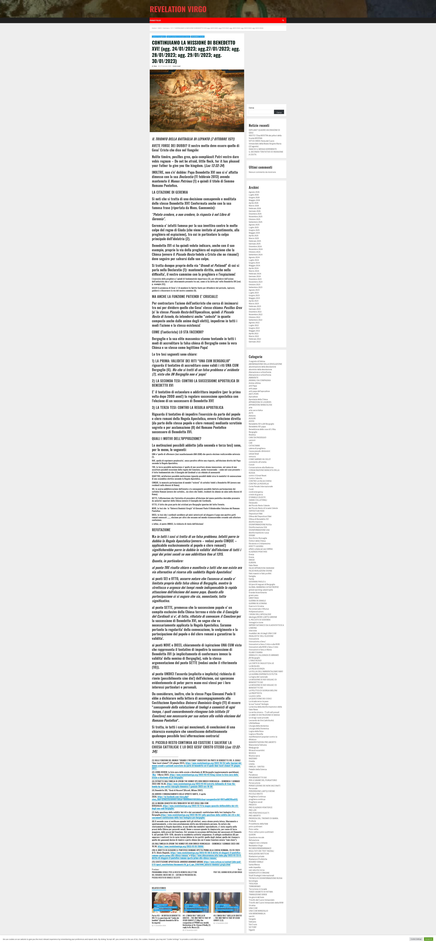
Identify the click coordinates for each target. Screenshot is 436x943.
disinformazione (256, 522)
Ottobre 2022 (254, 317)
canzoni (252, 440)
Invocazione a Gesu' (257, 641)
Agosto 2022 (254, 322)
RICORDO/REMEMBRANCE (260, 848)
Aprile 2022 (253, 333)
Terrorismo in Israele (258, 889)
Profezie (252, 821)
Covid (251, 489)
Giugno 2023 (254, 295)
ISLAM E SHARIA (256, 652)
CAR (250, 443)
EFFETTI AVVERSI (256, 546)
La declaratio (254, 666)
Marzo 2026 (254, 205)
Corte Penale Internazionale (261, 486)
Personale (253, 788)
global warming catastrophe (261, 590)
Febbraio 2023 (255, 306)
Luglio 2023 (254, 292)
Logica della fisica (256, 731)
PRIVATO (252, 804)
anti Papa (253, 386)
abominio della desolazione (260, 369)
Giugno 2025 (254, 230)
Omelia (252, 761)
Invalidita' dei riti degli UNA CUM (262, 633)
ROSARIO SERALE (256, 862)
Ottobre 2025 (254, 219)
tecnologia (253, 881)
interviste (253, 630)
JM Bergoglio (254, 658)
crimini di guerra (256, 494)
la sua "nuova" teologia (258, 704)
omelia (251, 764)
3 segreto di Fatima (257, 361)
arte (250, 407)
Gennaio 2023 (254, 309)
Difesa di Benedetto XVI (259, 519)
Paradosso (253, 775)
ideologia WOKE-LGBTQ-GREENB (263, 617)
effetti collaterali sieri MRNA (261, 549)
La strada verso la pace (258, 701)
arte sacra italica (256, 410)
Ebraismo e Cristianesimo (259, 543)
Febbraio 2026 (255, 208)
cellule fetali (254, 454)
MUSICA (252, 753)
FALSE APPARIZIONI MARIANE (261, 568)
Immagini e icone (256, 622)
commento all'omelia (257, 462)
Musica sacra (254, 755)
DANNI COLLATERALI (258, 500)
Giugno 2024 (254, 263)
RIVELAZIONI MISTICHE (259, 853)
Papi (251, 772)
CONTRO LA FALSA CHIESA (260, 481)
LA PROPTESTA (255, 693)
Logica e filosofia (256, 734)
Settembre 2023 (255, 287)
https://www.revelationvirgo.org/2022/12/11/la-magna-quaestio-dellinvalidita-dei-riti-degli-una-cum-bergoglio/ (195, 807)
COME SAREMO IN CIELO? (260, 459)
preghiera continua (257, 799)
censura (252, 456)
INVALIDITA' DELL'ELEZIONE (261, 636)
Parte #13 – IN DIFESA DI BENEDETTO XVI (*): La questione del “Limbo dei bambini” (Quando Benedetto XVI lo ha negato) (166, 902)
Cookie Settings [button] (416, 939)
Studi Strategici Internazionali (261, 875)
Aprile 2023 (253, 301)
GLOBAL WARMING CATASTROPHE (264, 587)
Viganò (252, 930)
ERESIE (252, 560)
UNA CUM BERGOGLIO (258, 911)
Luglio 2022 (254, 325)
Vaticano (252, 921)
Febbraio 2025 (255, 241)
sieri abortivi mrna (256, 870)
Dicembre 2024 (255, 246)
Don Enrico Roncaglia (258, 538)
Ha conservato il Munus (259, 609)
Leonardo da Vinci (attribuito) (261, 720)
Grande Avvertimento (258, 592)
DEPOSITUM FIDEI (256, 511)
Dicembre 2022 (255, 311)
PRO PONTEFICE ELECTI (259, 813)
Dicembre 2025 (255, 214)
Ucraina (252, 905)
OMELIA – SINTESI (256, 766)
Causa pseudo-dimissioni (259, 451)
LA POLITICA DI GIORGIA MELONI (263, 690)
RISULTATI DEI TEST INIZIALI (261, 851)
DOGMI (252, 535)
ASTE (251, 413)
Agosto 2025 (254, 224)
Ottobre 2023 (254, 284)
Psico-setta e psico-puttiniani (261, 832)
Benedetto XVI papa (257, 426)
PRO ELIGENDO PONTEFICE (260, 807)
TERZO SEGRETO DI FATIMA (261, 892)
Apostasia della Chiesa (258, 399)
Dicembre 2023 (255, 279)
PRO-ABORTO (255, 815)
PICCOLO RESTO (256, 794)
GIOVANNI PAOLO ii (257, 581)
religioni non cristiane (258, 843)
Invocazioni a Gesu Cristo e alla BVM (264, 644)
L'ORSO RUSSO (255, 660)
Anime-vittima (255, 383)
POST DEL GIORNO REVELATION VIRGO (227, 871)
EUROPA (252, 562)
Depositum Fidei (256, 513)
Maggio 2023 (254, 298)
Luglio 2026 (254, 194)
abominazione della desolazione (262, 366)
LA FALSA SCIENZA (257, 668)
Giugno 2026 (254, 197)
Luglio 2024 (254, 260)
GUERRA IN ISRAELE (257, 600)
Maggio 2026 (254, 200)
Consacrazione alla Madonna (261, 467)
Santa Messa (254, 864)
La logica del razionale (258, 677)
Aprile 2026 (253, 203)
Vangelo (252, 919)
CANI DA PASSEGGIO (257, 437)
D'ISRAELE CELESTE (257, 497)
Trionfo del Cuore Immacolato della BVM (266, 902)
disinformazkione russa (259, 532)
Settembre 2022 (255, 320)
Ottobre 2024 (254, 252)
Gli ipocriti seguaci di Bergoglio (262, 584)
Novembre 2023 (255, 282)
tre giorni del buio (256, 897)
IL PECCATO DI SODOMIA (259, 619)
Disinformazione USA (258, 527)
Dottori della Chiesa (257, 541)
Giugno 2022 (254, 328)
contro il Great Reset (257, 475)
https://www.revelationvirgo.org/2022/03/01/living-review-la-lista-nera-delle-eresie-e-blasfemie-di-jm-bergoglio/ (195, 776)
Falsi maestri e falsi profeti (260, 573)
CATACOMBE (254, 445)
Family (251, 579)
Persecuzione (254, 783)
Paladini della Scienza (258, 769)
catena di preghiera (159, 36)
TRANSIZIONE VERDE (258, 894)
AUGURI (252, 418)
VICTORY (252, 927)
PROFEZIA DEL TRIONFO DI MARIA (263, 818)
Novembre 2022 (255, 314)
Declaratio (253, 502)
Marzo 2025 (254, 238)
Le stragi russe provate (259, 717)
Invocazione (254, 639)
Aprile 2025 (253, 235)
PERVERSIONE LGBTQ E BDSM (262, 791)
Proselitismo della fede (258, 824)
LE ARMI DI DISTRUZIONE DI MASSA (264, 715)
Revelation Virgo (178, 8)
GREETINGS (254, 598)
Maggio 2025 (254, 233)
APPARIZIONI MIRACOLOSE (260, 405)
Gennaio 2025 (254, 243)
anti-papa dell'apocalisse (259, 391)
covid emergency (256, 492)
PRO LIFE (252, 810)
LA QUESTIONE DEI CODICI (260, 698)
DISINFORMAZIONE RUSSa (260, 524)
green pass (253, 595)
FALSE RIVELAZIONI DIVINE (260, 570)
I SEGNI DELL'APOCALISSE (260, 614)
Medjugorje (254, 747)
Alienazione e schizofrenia (260, 372)
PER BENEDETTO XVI (198, 36)
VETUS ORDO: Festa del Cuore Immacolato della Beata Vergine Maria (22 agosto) (265, 144)
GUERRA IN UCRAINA (258, 603)
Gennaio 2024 (254, 276)
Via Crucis (253, 924)
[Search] (283, 20)
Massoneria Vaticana (258, 745)
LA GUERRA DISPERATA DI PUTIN (263, 674)
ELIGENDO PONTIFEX (258, 551)
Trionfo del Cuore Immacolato (261, 900)
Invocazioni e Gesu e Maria (260, 649)
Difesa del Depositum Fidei (162, 910)
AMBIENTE (253, 377)
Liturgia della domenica (259, 726)
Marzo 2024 (254, 271)
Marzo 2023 (254, 303)
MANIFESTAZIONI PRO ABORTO (262, 742)
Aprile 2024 (253, 268)
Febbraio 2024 (255, 273)
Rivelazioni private (256, 856)
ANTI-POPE (254, 394)
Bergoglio (253, 432)
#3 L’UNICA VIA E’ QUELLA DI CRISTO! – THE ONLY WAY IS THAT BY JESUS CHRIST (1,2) (227, 902)
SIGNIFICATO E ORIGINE (259, 872)
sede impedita (255, 867)
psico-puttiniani (255, 826)
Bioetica (252, 434)
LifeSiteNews (254, 723)
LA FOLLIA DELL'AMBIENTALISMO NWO (266, 671)
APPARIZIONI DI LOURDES (260, 402)
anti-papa (253, 388)
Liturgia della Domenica (259, 728)
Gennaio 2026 (254, 211)
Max (155, 66)
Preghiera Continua (257, 796)
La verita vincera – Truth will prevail (264, 712)
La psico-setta (255, 696)
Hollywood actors (256, 611)
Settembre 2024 (255, 254)
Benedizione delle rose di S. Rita (262, 429)
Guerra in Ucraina (256, 606)
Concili (251, 464)
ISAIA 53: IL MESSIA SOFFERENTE (263, 149)
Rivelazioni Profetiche (258, 859)
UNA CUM (253, 908)
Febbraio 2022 (255, 339)
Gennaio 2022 (254, 341)
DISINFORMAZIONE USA (259, 530)
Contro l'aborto (255, 478)
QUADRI (252, 834)
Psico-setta (253, 829)
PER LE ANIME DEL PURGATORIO (263, 780)
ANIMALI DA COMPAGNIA (260, 380)
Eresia (251, 554)
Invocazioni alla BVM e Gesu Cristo (263, 647)
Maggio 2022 (254, 331)
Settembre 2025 (255, 222)
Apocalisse (253, 396)
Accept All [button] (428, 939)
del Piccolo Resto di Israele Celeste (178, 36)
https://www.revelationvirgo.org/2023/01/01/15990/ (181, 846)
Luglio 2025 (254, 227)
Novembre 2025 (255, 216)
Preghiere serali (255, 802)
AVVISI (251, 421)
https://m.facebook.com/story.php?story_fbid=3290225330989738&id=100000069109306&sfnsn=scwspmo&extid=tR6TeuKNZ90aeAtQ (194, 798)
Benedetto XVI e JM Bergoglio (261, 424)
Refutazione (254, 840)
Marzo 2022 (254, 336)
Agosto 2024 (254, 257)
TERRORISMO (254, 886)
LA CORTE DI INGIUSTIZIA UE (261, 663)
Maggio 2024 (254, 265)
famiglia (252, 576)
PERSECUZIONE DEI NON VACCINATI (264, 785)
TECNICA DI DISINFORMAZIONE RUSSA (265, 878)
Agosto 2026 (254, 192)
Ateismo (252, 415)
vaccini (251, 916)
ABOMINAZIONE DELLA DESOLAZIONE (265, 364)
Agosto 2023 (254, 290)
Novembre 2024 (255, 249)
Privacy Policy (155, 20)
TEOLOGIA (253, 883)
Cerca (251, 108)
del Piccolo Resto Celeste (259, 505)
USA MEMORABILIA (257, 913)
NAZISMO (253, 758)
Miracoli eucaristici (257, 750)
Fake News (253, 565)
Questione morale (256, 837)
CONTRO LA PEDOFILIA (259, 483)
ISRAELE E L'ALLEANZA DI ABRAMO (264, 655)
